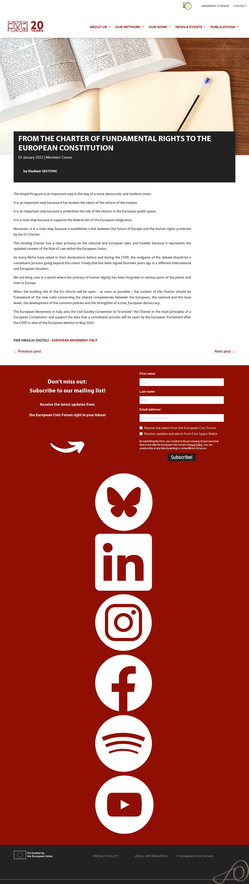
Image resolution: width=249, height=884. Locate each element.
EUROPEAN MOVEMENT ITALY (74, 340)
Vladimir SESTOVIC (42, 171)
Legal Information (155, 856)
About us (98, 26)
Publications (222, 26)
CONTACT (239, 5)
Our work (158, 26)
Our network (127, 26)
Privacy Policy (105, 856)
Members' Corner (59, 158)
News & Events (188, 26)
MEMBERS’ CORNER (215, 5)
